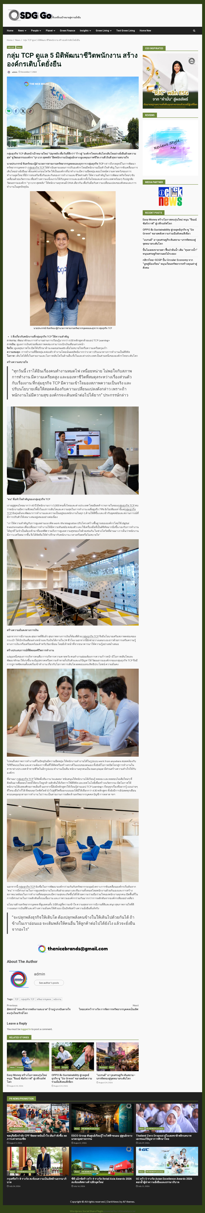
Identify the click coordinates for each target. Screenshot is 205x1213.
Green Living (102, 30)
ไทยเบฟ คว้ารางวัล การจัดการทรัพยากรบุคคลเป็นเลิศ (109, 1007)
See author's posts (49, 982)
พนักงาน (57, 999)
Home (10, 30)
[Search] (194, 31)
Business (103, 1067)
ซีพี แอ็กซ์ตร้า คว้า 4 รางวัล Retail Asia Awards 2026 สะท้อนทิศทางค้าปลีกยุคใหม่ (102, 1161)
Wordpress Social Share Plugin (87, 1211)
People (35, 30)
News (21, 30)
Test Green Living (125, 30)
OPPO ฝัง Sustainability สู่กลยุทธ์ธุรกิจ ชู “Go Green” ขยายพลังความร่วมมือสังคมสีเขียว (73, 1056)
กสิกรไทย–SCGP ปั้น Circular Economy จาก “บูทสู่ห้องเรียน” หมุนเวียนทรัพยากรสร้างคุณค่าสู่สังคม (170, 263)
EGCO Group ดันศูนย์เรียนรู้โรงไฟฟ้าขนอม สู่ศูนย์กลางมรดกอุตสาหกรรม (102, 1118)
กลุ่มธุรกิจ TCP (43, 336)
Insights (84, 30)
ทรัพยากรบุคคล (44, 999)
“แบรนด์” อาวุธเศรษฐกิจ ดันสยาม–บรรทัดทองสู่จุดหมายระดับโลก (117, 1056)
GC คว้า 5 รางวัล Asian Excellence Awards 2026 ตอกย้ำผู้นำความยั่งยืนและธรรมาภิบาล (167, 1161)
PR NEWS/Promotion (90, 1129)
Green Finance (67, 30)
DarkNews (113, 1201)
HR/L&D (11, 47)
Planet (49, 30)
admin (14, 72)
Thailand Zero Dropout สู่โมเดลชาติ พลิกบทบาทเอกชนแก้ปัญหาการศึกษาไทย (167, 1118)
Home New (145, 30)
